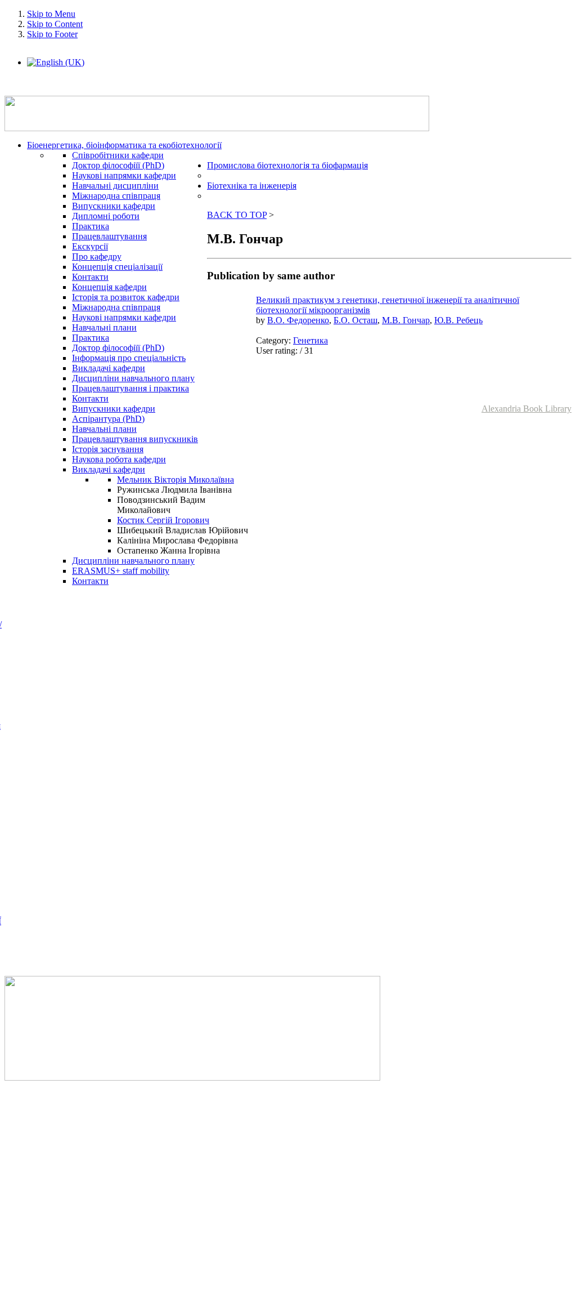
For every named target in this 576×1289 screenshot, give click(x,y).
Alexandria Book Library (527, 408)
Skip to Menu (51, 14)
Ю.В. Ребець (458, 320)
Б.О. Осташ (355, 320)
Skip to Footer (52, 34)
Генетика (310, 340)
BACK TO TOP (237, 215)
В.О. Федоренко (298, 320)
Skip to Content (55, 24)
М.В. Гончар (406, 320)
